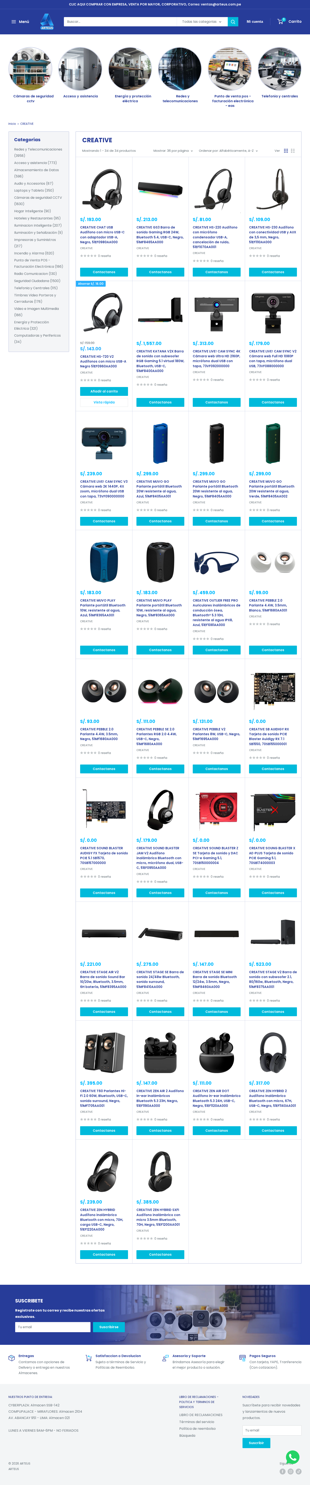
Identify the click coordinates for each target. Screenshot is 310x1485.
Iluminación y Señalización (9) (38, 232)
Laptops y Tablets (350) (34, 190)
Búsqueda (187, 1435)
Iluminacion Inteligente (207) (38, 225)
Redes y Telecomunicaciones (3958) (38, 152)
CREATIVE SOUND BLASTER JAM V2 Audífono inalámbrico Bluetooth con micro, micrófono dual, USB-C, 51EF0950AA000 (159, 858)
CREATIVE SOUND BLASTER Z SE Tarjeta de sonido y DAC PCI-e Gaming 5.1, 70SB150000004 (215, 855)
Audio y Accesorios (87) (33, 183)
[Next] (301, 73)
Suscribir (256, 1443)
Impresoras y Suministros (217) (35, 243)
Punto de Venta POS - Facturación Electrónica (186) (38, 263)
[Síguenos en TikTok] (299, 1471)
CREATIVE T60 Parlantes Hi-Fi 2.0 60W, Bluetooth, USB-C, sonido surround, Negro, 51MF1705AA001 (104, 1098)
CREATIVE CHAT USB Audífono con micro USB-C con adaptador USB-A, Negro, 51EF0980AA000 (102, 234)
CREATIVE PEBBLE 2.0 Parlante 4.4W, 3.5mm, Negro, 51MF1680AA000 (99, 734)
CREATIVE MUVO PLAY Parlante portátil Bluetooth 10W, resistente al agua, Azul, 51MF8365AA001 (102, 607)
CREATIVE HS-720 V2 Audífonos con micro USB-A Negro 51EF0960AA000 (103, 361)
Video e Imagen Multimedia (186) (36, 311)
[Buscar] (233, 21)
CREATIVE (27, 124)
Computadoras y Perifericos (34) (37, 338)
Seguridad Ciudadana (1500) (37, 280)
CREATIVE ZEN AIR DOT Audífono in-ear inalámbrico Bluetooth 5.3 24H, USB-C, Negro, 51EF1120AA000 (217, 1098)
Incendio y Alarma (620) (34, 253)
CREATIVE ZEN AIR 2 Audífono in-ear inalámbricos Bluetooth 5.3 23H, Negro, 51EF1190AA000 (160, 1098)
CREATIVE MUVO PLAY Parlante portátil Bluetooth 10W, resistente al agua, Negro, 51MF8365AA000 (159, 607)
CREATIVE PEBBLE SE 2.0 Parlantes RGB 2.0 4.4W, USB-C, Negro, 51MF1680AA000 (156, 736)
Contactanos (104, 272)
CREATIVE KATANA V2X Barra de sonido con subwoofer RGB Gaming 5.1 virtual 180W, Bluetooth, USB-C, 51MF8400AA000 (160, 361)
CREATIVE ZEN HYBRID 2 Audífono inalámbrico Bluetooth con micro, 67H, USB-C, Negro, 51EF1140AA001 (272, 1098)
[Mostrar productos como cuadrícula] (286, 151)
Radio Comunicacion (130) (35, 273)
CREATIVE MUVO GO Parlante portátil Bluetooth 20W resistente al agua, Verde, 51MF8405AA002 (271, 489)
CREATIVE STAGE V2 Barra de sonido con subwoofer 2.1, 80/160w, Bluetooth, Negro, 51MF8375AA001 (273, 979)
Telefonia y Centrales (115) (36, 288)
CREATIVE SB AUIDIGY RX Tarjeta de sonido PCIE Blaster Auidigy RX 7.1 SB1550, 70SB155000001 (269, 736)
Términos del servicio (196, 1421)
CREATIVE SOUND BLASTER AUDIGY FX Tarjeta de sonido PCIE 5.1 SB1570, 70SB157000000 (104, 855)
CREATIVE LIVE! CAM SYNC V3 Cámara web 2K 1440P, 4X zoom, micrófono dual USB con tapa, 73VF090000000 (104, 489)
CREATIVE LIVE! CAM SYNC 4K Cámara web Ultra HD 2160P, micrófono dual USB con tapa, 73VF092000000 (216, 358)
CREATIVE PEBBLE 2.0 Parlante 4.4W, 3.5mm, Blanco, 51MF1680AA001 (268, 605)
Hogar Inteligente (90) (32, 211)
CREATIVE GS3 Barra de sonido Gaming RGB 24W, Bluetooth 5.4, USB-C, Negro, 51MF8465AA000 (160, 234)
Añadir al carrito (104, 391)
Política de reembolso (197, 1428)
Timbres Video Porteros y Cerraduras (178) (35, 298)
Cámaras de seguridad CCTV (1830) (38, 200)
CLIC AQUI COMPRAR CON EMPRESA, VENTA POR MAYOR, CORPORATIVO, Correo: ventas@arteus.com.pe (155, 4)
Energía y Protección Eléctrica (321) (31, 325)
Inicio (12, 124)
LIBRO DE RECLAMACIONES (200, 1414)
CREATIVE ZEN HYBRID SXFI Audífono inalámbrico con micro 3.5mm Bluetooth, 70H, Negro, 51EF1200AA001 (158, 1217)
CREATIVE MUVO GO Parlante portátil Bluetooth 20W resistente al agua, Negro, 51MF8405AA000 (215, 489)
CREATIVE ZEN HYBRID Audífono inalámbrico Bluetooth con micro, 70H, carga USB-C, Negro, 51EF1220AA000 (101, 1220)
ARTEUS (13, 1469)
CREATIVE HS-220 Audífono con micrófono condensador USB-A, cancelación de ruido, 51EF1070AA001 (215, 237)
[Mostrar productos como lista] (293, 151)
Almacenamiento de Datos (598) (36, 173)
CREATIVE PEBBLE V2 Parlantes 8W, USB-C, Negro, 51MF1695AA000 (216, 734)
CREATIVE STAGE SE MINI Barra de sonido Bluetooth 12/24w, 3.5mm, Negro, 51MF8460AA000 (215, 979)
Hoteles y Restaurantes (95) (37, 218)
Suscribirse (109, 1327)
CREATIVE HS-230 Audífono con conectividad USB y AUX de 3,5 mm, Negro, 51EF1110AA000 (272, 234)
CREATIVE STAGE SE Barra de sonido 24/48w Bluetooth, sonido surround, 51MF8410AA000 (160, 979)
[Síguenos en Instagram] (291, 1471)
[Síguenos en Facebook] (283, 1471)
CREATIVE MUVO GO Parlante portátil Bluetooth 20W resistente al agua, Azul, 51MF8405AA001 (159, 489)
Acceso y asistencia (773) (35, 162)
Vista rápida (104, 402)
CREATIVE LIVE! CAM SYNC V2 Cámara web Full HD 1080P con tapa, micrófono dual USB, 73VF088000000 (273, 358)
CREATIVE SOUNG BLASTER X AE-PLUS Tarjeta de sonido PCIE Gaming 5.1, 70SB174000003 (272, 855)
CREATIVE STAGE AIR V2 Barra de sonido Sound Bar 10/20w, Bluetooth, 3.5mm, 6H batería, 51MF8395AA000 (103, 979)
